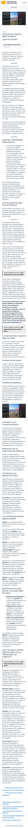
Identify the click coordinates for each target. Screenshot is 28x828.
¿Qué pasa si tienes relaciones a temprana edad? (13, 816)
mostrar (6, 46)
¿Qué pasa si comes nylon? (11, 820)
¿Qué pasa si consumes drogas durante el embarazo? (13, 807)
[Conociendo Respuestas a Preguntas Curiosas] (9, 2)
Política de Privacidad (16, 826)
